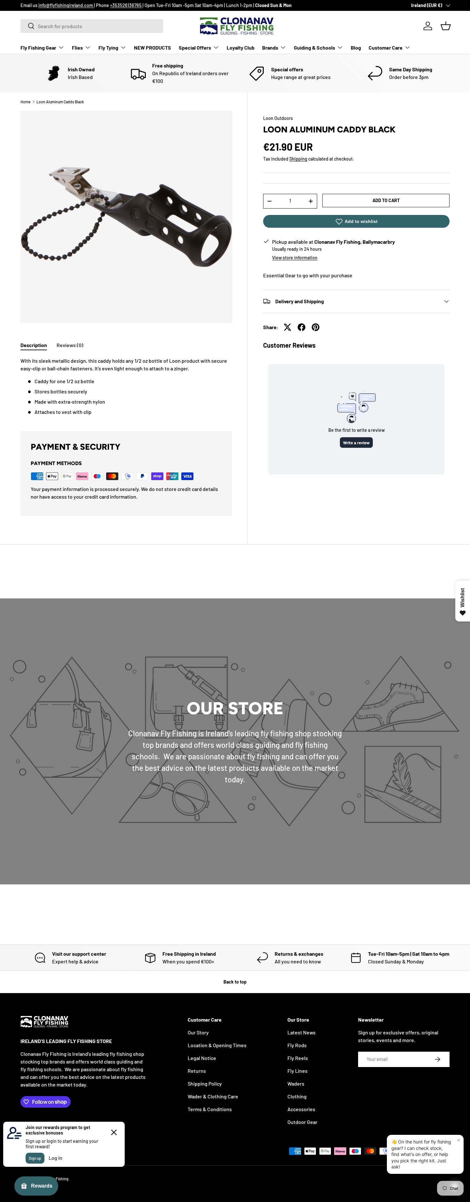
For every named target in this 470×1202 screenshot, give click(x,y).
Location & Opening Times (217, 1045)
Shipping (298, 159)
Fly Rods (297, 1045)
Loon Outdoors (278, 118)
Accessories (301, 1109)
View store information (294, 257)
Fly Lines (297, 1071)
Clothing (297, 1096)
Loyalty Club (241, 47)
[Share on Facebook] (301, 327)
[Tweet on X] (287, 327)
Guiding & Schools (314, 47)
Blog (356, 47)
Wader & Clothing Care (213, 1096)
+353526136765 (126, 5)
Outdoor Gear (302, 1122)
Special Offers (195, 47)
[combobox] (91, 26)
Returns (197, 1071)
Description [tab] (33, 345)
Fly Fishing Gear (38, 47)
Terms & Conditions (210, 1109)
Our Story (198, 1032)
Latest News (301, 1032)
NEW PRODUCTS (152, 47)
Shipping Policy (205, 1083)
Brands (270, 47)
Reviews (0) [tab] (70, 345)
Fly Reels (297, 1058)
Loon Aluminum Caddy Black (60, 102)
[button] (446, 26)
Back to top (235, 982)
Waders (295, 1083)
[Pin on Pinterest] (316, 327)
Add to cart (386, 200)
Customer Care (386, 47)
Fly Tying (108, 47)
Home (25, 102)
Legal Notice (202, 1058)
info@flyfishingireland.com (66, 5)
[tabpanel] (126, 386)
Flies (77, 47)
